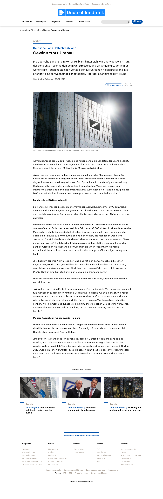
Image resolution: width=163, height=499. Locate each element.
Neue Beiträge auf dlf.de (32, 461)
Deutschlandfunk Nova (102, 4)
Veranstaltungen (104, 455)
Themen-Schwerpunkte (32, 464)
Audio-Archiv (84, 21)
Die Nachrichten (29, 455)
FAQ (98, 449)
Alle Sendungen (28, 452)
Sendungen (41, 21)
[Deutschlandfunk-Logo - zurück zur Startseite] (81, 12)
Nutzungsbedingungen (95, 470)
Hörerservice (78, 449)
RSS (98, 461)
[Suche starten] (128, 22)
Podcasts (69, 21)
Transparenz (126, 458)
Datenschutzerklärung (73, 470)
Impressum (113, 470)
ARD (64, 473)
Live (139, 22)
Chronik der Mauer (99, 473)
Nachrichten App (55, 461)
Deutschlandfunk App (57, 458)
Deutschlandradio (59, 4)
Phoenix (78, 473)
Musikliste (101, 458)
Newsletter (101, 452)
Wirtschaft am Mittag (40, 30)
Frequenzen (53, 464)
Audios (51, 452)
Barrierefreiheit (127, 464)
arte (86, 473)
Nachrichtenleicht (29, 458)
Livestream (53, 449)
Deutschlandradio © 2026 (81, 482)
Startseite (24, 30)
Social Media (78, 452)
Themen (25, 21)
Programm (55, 21)
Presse (123, 452)
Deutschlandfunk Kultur (79, 4)
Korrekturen (126, 461)
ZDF (70, 473)
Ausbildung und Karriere (131, 455)
